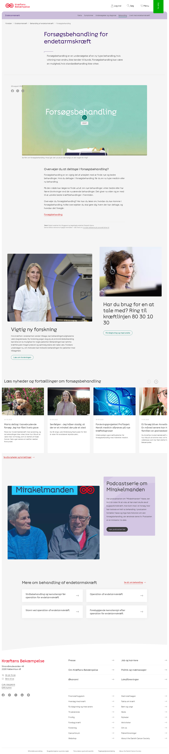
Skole (123, 712)
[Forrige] (149, 382)
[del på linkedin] (22, 91)
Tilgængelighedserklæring (106, 751)
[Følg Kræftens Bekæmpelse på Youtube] (28, 695)
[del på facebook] (12, 91)
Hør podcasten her (117, 529)
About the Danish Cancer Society (135, 738)
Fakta (80, 15)
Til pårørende (74, 712)
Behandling (123, 15)
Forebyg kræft (74, 722)
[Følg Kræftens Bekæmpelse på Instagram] (9, 695)
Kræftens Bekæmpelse (23, 660)
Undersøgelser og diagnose (106, 15)
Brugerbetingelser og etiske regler (58, 751)
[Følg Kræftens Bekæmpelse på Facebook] (3, 695)
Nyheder (125, 717)
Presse (72, 660)
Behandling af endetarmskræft (42, 23)
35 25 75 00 (10, 675)
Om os (124, 728)
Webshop (72, 738)
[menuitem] (115, 6)
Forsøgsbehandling (53, 214)
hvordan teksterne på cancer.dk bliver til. (96, 227)
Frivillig (71, 717)
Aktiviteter (126, 722)
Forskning (72, 728)
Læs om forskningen (22, 357)
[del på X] (17, 91)
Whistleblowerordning (35, 751)
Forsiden (9, 23)
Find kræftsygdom (76, 696)
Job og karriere (129, 660)
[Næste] (156, 382)
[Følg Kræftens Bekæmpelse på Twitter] (15, 695)
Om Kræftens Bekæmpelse (83, 669)
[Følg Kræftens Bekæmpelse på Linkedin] (22, 695)
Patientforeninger (128, 733)
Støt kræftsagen (128, 696)
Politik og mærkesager (134, 669)
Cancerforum (74, 733)
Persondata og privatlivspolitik (83, 751)
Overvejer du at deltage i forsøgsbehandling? (76, 169)
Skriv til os (9, 679)
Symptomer (88, 15)
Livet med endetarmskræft (139, 15)
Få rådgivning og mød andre (118, 333)
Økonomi (73, 679)
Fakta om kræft (128, 701)
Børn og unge (127, 707)
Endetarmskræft (12, 15)
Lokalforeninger (130, 679)
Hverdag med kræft (77, 701)
